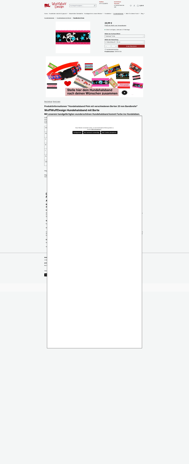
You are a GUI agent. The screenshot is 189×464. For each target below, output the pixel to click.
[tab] (48, 101)
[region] (73, 37)
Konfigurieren (77, 132)
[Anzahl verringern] (106, 46)
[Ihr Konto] (134, 5)
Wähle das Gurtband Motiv (112, 34)
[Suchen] (94, 5)
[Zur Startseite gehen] (55, 5)
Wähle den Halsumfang (111, 39)
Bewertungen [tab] (56, 101)
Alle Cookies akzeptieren (109, 132)
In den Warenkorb (131, 46)
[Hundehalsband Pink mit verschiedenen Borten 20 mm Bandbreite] (73, 37)
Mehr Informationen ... (96, 129)
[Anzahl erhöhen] (116, 46)
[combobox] (81, 5)
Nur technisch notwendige (91, 132)
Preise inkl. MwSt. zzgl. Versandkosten (115, 25)
